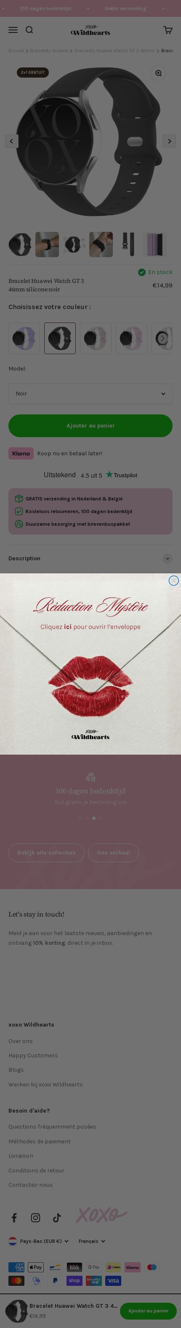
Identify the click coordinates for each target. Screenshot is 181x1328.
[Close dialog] (173, 581)
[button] (90, 664)
